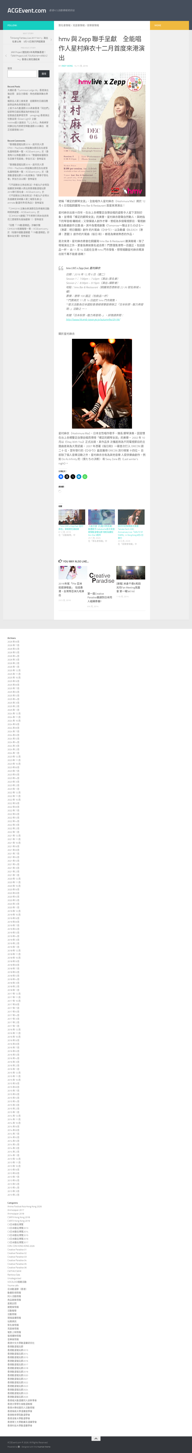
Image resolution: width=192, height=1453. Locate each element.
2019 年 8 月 (13, 922)
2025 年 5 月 (13, 695)
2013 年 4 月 (13, 1187)
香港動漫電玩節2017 (18, 1364)
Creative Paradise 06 (17, 1267)
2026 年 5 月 (13, 652)
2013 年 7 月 (13, 1177)
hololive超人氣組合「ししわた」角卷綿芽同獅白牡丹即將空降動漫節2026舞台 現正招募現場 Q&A (28, 126)
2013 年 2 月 (13, 1194)
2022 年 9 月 (13, 803)
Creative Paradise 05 (17, 1264)
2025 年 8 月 (13, 684)
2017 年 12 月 (14, 993)
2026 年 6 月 (13, 649)
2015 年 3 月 (13, 1105)
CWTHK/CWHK (14, 1271)
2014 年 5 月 (13, 1141)
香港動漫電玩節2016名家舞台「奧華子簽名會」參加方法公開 (28, 175)
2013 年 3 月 (13, 1191)
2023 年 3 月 (13, 781)
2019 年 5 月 (13, 932)
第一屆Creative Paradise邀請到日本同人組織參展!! (99, 597)
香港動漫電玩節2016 (18, 1361)
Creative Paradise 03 (17, 1256)
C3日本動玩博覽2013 (18, 1228)
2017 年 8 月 (13, 1004)
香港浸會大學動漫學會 (19, 1418)
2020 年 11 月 (14, 882)
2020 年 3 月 (13, 904)
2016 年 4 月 (13, 1058)
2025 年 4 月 (13, 699)
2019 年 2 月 (13, 943)
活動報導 (12, 1310)
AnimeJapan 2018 (16, 1213)
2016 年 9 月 (13, 1040)
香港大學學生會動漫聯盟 (20, 1404)
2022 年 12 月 (14, 792)
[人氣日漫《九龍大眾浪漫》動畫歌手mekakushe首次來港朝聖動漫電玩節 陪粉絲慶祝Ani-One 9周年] (101, 517)
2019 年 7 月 (13, 925)
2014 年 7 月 (13, 1133)
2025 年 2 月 (13, 706)
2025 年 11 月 (14, 674)
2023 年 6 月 (13, 774)
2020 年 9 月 (13, 889)
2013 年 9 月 (13, 1169)
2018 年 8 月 (13, 965)
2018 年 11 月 (14, 954)
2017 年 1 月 (13, 1026)
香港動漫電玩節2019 (18, 1371)
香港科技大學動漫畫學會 (20, 1425)
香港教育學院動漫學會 (19, 1414)
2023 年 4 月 (13, 778)
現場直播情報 (14, 1318)
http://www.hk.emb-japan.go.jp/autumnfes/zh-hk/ (93, 319)
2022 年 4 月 (13, 821)
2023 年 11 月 (14, 760)
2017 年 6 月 (13, 1011)
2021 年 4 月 (13, 864)
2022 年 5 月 (13, 817)
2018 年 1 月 (13, 990)
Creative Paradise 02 (17, 1253)
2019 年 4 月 (13, 936)
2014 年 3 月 (13, 1148)
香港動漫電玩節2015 (18, 1357)
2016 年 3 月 (13, 1062)
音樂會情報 (93, 25)
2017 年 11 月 (14, 997)
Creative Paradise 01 (17, 1249)
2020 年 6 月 (13, 896)
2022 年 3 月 (13, 825)
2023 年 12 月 (14, 756)
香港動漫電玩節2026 (18, 1397)
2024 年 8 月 (13, 728)
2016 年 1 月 (13, 1069)
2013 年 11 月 (14, 1162)
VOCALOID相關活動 (17, 1282)
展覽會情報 (13, 1307)
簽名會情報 (64, 25)
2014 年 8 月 (13, 1130)
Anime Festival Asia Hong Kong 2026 (25, 1206)
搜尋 (10, 68)
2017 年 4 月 (13, 1015)
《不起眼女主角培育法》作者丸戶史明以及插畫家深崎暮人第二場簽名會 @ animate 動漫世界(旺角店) (28, 199)
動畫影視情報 (14, 1292)
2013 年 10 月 (14, 1166)
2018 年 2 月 (13, 986)
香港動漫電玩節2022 (18, 1382)
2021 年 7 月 (13, 853)
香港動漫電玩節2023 (18, 1386)
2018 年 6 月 (13, 972)
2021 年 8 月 (13, 850)
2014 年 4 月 (13, 1144)
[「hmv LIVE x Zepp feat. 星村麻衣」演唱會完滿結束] (71, 517)
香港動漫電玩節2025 (18, 1393)
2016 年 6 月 (13, 1051)
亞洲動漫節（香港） (18, 1289)
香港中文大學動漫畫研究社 (21, 1343)
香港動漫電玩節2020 (18, 1375)
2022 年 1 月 (13, 832)
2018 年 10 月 (14, 957)
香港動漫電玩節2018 (18, 1368)
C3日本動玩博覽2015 (18, 1235)
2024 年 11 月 (14, 717)
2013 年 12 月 (14, 1159)
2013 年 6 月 (13, 1180)
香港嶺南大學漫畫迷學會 (20, 1411)
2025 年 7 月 (13, 688)
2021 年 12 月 (14, 835)
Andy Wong (67, 66)
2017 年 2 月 (13, 1022)
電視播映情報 (14, 1335)
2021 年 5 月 (13, 860)
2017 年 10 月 (14, 1001)
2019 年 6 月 (13, 929)
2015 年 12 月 (14, 1072)
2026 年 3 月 (13, 659)
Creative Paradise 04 (17, 1260)
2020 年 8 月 (13, 893)
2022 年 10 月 (14, 799)
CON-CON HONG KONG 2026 (21, 1246)
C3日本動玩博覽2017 (18, 1242)
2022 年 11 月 (14, 796)
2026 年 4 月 (13, 656)
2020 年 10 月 (14, 886)
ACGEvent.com (27, 10)
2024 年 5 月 (13, 738)
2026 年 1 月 (13, 667)
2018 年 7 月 (13, 968)
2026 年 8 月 (13, 641)
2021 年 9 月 (13, 846)
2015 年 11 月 (14, 1076)
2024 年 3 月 (13, 746)
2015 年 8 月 (13, 1087)
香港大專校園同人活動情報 (21, 1407)
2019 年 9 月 (13, 918)
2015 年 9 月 (13, 1083)
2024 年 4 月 (13, 742)
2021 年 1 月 (13, 875)
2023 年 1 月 (13, 789)
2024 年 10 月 (14, 720)
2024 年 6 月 (13, 735)
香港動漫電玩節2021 (18, 1379)
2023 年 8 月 (13, 767)
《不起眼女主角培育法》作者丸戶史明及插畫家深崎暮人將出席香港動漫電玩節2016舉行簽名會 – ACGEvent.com (28, 188)
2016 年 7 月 (13, 1047)
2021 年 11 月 (14, 839)
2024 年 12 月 (14, 713)
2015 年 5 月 (13, 1098)
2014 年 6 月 (13, 1137)
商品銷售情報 (14, 1300)
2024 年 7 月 (13, 731)
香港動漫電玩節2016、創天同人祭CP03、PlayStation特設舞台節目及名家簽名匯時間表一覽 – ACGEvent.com (28, 148)
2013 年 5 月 (13, 1184)
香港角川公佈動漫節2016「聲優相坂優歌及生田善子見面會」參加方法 (28, 155)
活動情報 (12, 1314)
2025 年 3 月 (13, 702)
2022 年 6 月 (13, 814)
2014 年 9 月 (13, 1126)
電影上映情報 (14, 1332)
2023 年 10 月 (14, 763)
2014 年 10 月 (14, 1123)
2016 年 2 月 (13, 1065)
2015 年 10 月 (14, 1080)
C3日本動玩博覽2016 (18, 1238)
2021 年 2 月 (13, 871)
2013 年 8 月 (13, 1173)
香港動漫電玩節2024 (18, 1389)
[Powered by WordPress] (19, 1447)
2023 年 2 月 (13, 785)
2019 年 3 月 (13, 939)
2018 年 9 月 (13, 961)
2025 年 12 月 (14, 670)
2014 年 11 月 (14, 1119)
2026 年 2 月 (13, 663)
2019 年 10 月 (14, 914)
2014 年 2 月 (13, 1151)
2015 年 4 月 (13, 1101)
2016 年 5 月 (13, 1054)
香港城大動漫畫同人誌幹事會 (22, 1400)
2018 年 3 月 (13, 983)
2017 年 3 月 (13, 1019)
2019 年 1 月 (13, 947)
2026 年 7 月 (13, 645)
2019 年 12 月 (14, 911)
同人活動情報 (14, 1296)
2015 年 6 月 (13, 1094)
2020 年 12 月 (14, 878)
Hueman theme (43, 1447)
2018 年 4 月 (13, 979)
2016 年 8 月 (13, 1044)
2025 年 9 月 (13, 681)
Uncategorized (14, 1278)
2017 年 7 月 (13, 1008)
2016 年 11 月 (14, 1033)
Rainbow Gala (14, 1274)
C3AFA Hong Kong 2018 (19, 1217)
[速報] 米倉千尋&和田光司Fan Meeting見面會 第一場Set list (128, 587)
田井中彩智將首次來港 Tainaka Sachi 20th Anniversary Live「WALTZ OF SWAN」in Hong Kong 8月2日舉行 (130, 532)
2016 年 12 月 (14, 1029)
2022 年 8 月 (13, 807)
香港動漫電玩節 (15, 1346)
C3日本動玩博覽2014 (18, 1231)
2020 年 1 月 (13, 907)
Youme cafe (13, 1285)
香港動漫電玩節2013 (18, 1350)
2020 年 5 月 (13, 900)
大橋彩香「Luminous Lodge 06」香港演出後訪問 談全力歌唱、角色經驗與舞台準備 (28, 94)
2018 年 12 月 (14, 950)
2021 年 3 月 (13, 868)
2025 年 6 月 (13, 692)
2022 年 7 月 (13, 810)
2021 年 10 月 (14, 843)
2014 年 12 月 (14, 1115)
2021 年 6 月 (13, 857)
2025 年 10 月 (14, 677)
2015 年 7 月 (13, 1090)
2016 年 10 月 (14, 1036)
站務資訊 (12, 1321)
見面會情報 (79, 25)
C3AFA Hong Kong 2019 (19, 1221)
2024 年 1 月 (13, 753)
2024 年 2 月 (13, 749)
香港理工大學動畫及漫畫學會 (22, 1422)
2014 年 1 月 (13, 1155)
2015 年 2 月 (13, 1108)
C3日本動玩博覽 (15, 1224)
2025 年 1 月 (13, 710)
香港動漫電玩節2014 (18, 1353)
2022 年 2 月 (13, 828)
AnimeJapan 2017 (16, 1210)
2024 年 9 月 (13, 724)
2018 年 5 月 (13, 975)
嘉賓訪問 (12, 1303)
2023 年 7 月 (13, 771)
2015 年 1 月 (13, 1112)
